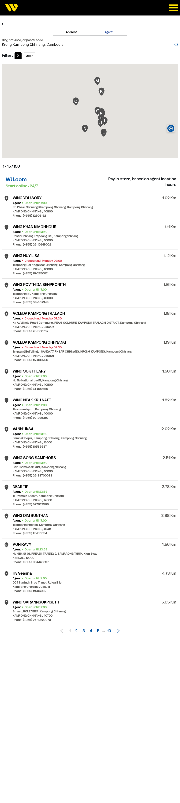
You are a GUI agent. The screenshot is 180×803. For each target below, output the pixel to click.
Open (29, 56)
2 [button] (76, 631)
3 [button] (83, 631)
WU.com (16, 179)
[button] (117, 631)
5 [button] (98, 631)
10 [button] (109, 631)
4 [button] (91, 631)
